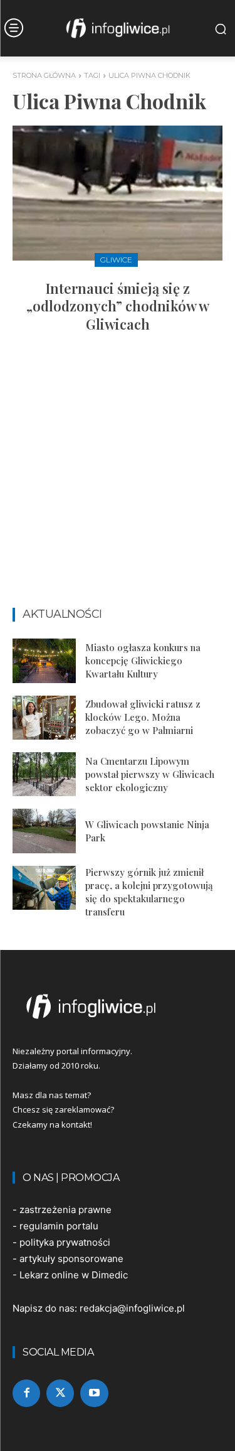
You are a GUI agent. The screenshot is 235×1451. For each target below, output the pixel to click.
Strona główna (44, 75)
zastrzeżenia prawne (65, 1210)
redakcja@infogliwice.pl (132, 1308)
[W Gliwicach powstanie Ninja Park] (44, 831)
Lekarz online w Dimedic (73, 1275)
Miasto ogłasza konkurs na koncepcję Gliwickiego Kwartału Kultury (143, 660)
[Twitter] (60, 1393)
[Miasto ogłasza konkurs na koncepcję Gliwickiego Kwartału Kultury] (44, 660)
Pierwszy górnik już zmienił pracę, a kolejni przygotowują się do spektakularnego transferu (149, 892)
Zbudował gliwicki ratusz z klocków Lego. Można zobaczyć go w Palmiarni (143, 717)
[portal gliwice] (117, 1006)
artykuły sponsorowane (71, 1259)
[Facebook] (26, 1393)
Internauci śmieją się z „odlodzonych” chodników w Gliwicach (117, 306)
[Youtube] (94, 1393)
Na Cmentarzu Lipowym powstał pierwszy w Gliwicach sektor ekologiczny (149, 774)
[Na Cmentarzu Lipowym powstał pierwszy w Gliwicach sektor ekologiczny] (44, 774)
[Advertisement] (117, 475)
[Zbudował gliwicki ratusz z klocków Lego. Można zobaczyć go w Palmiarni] (44, 718)
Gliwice (116, 259)
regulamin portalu (58, 1226)
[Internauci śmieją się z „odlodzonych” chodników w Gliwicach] (117, 193)
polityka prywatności (64, 1242)
